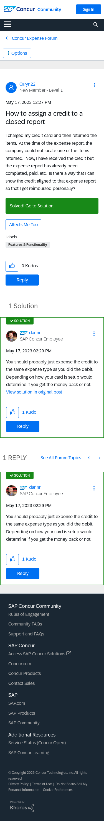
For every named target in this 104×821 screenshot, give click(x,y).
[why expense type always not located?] (89, 457)
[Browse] (10, 24)
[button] (94, 85)
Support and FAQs (26, 634)
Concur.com (19, 663)
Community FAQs (25, 624)
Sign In (88, 9)
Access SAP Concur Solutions (37, 653)
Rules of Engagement (28, 614)
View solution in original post (34, 392)
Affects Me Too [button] (23, 224)
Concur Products (24, 673)
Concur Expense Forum (34, 38)
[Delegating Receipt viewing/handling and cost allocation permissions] (99, 457)
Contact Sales (21, 683)
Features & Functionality (27, 245)
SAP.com (16, 703)
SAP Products (21, 713)
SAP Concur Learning (28, 752)
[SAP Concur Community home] (19, 8)
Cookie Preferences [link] (58, 790)
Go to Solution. (40, 206)
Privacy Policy (18, 784)
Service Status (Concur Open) (37, 742)
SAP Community (24, 722)
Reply (22, 280)
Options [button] (19, 53)
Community (49, 9)
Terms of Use (42, 784)
